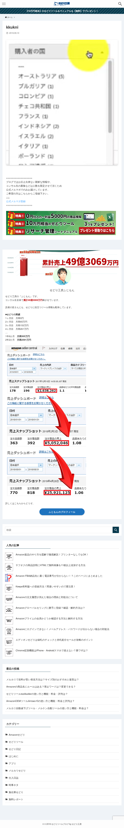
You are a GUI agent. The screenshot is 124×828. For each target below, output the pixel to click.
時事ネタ (13, 784)
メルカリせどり (17, 770)
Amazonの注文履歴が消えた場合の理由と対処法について (47, 597)
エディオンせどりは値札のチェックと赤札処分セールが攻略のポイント (54, 639)
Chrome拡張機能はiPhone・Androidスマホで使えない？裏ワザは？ (52, 650)
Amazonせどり (17, 734)
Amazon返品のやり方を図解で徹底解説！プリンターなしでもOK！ (52, 554)
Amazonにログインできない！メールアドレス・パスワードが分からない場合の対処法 (62, 629)
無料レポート (16, 799)
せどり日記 (15, 749)
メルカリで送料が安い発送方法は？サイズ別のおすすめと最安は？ (42, 679)
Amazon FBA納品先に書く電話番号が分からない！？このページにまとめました (59, 575)
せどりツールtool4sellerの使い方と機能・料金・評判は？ (37, 693)
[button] (120, 4)
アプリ (12, 763)
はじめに (13, 756)
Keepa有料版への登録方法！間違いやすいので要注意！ (46, 586)
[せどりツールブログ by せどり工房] (62, 4)
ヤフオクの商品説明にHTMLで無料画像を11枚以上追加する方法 (50, 565)
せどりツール (16, 741)
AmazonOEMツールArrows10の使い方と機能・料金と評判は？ (40, 701)
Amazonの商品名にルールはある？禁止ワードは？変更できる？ (41, 686)
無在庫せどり (16, 792)
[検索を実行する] (116, 530)
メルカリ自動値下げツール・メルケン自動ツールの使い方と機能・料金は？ (47, 708)
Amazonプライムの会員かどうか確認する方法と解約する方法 (49, 618)
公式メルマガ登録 (16, 201)
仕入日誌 (13, 777)
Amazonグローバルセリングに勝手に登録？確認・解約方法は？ (50, 607)
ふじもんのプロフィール (62, 511)
